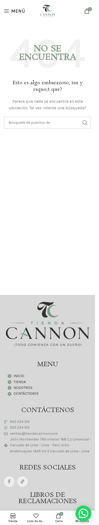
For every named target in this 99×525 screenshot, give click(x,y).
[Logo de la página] (47, 10)
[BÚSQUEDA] (85, 123)
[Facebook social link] (9, 481)
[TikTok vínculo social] (22, 481)
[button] (83, 513)
